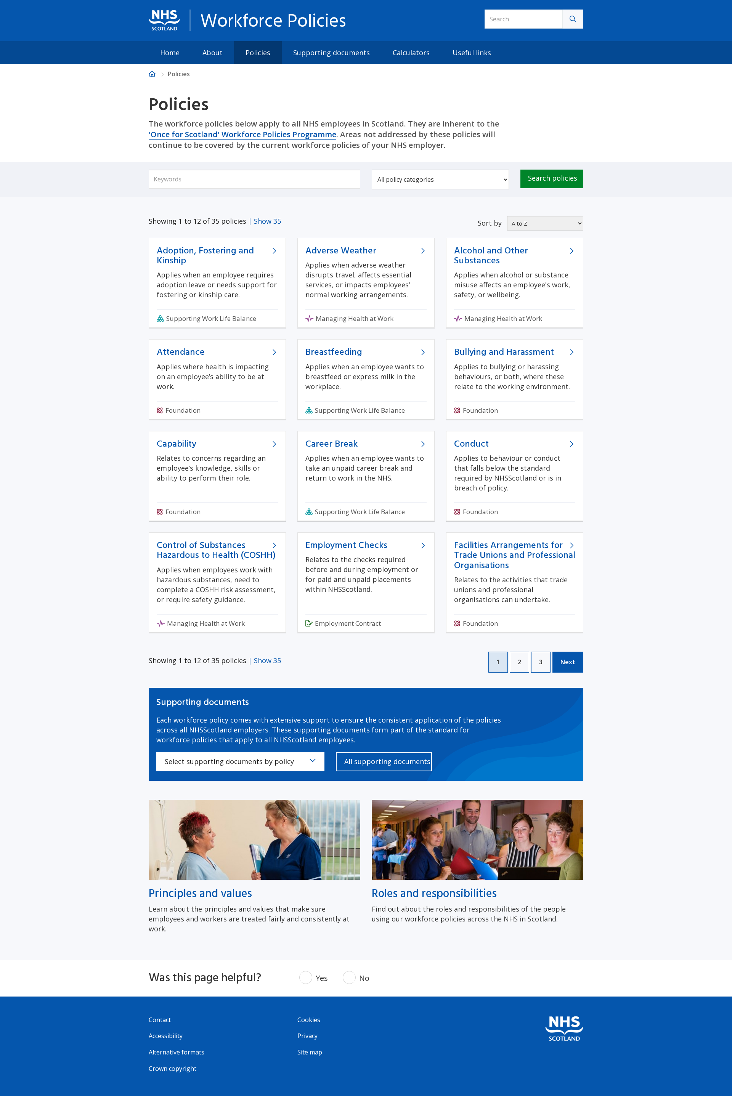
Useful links (472, 52)
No (364, 978)
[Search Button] (573, 19)
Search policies (552, 178)
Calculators (411, 52)
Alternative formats (176, 1052)
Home (170, 52)
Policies (258, 52)
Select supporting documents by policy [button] (229, 761)
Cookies (308, 1020)
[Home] (152, 74)
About (212, 52)
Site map (309, 1052)
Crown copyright (172, 1068)
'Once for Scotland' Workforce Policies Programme (242, 134)
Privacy (307, 1036)
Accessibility (166, 1036)
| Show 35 (264, 221)
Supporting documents (331, 52)
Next (567, 662)
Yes (322, 978)
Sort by (490, 223)
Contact (160, 1020)
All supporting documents (387, 761)
